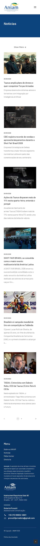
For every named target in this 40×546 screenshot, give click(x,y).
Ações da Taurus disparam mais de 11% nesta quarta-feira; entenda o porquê (20, 200)
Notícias (7, 453)
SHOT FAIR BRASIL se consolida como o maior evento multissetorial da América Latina (19, 261)
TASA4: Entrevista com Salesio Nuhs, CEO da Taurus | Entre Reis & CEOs (20, 385)
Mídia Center (9, 456)
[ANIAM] (11, 7)
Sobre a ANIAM (10, 449)
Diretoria (7, 459)
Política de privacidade (10, 537)
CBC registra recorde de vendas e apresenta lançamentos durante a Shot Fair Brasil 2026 (19, 139)
